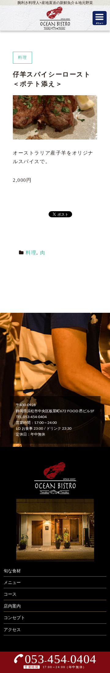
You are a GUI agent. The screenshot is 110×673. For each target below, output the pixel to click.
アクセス (12, 630)
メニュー (12, 583)
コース (10, 594)
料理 (31, 252)
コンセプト (14, 618)
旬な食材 (12, 571)
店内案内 (12, 606)
